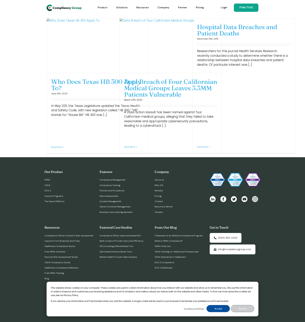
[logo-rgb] (64, 6)
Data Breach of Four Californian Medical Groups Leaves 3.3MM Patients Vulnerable (170, 88)
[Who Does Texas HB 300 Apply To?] (98, 45)
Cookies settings (194, 308)
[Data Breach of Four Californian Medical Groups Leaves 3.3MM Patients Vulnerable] (171, 45)
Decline (242, 308)
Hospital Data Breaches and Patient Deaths (237, 30)
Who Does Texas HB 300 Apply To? (96, 85)
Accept (218, 308)
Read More (56, 147)
